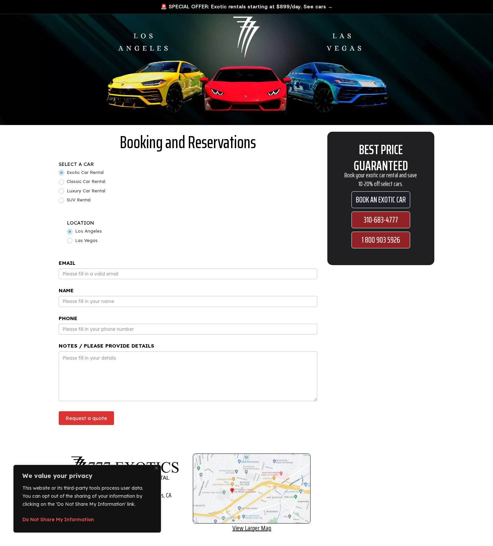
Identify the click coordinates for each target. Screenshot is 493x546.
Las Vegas (86, 240)
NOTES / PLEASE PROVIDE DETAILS (106, 346)
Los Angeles (88, 231)
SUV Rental (78, 199)
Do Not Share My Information (58, 520)
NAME (66, 290)
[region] (87, 499)
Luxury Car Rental (85, 190)
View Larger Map (251, 528)
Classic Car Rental (85, 181)
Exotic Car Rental (84, 172)
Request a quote (86, 418)
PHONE (68, 318)
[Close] (156, 468)
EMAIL (67, 263)
